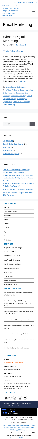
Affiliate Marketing (12, 90)
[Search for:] (16, 124)
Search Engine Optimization (16, 87)
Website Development (11, 154)
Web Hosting (7, 150)
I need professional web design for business (17, 334)
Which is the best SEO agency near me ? (18, 189)
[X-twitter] (15, 398)
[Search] (32, 124)
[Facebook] (10, 398)
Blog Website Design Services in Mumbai (16, 348)
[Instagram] (20, 398)
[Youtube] (25, 398)
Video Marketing (9, 105)
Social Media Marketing (21, 102)
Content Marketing (26, 90)
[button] (33, 11)
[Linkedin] (6, 398)
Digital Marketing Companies (13, 93)
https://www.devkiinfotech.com (19, 438)
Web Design (7, 147)
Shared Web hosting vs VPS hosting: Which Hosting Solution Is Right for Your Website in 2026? (19, 178)
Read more (22, 81)
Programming (8, 141)
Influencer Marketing (18, 96)
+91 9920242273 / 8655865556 (26, 2)
